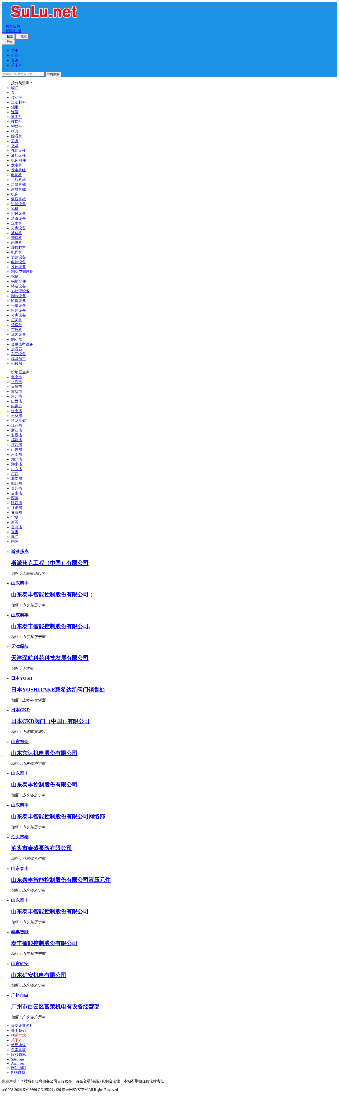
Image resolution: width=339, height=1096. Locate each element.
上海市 (16, 382)
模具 (14, 131)
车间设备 (18, 354)
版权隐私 (18, 1055)
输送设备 (18, 301)
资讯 (14, 60)
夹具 (14, 146)
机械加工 (18, 364)
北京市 (16, 377)
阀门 (14, 88)
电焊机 (16, 252)
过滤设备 (18, 204)
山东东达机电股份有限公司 (44, 753)
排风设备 (18, 214)
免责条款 (18, 1050)
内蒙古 (16, 406)
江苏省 (16, 425)
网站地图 (18, 1068)
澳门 (14, 537)
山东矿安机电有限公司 (38, 975)
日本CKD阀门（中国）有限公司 (50, 721)
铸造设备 (18, 286)
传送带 (16, 325)
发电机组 (18, 170)
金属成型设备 (22, 344)
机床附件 (18, 160)
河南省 (16, 454)
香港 (14, 532)
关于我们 (18, 1030)
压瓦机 (16, 320)
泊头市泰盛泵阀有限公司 (41, 848)
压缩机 (16, 223)
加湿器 (16, 349)
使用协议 (18, 1045)
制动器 (16, 339)
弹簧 (14, 112)
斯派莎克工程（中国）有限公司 (50, 563)
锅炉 (14, 276)
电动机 (16, 175)
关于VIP (17, 65)
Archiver (17, 1063)
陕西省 (16, 503)
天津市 (16, 387)
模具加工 (18, 359)
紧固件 (16, 117)
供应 (14, 55)
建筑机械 (18, 184)
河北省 (16, 396)
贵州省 (16, 488)
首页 (14, 51)
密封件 (16, 126)
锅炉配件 (18, 281)
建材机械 (18, 189)
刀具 (14, 141)
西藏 (14, 498)
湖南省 (16, 464)
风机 (14, 209)
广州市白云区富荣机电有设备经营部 (55, 1007)
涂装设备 (18, 335)
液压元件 (18, 155)
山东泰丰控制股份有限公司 (44, 785)
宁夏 (14, 517)
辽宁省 (16, 411)
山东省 (16, 450)
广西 (14, 474)
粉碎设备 (18, 310)
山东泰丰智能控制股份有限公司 (50, 911)
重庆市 (16, 391)
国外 (14, 542)
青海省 (16, 512)
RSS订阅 (18, 1073)
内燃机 (16, 243)
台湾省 (16, 527)
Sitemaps (17, 1059)
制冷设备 (18, 296)
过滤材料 (18, 102)
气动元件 (18, 151)
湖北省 (16, 459)
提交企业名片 (22, 1026)
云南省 (16, 493)
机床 (14, 194)
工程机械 (18, 180)
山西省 (16, 401)
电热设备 (18, 262)
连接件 (16, 122)
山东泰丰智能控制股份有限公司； (52, 594)
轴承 (14, 107)
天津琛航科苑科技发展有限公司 (50, 658)
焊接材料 (18, 247)
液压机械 (18, 199)
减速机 (16, 233)
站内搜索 (53, 74)
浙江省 (16, 430)
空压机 (16, 330)
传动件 (16, 97)
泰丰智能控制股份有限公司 (44, 943)
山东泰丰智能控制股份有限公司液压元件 (61, 880)
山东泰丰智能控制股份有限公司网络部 (58, 816)
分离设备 (18, 228)
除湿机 (16, 136)
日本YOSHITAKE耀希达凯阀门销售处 (58, 690)
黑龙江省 (18, 420)
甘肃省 (16, 508)
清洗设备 (18, 218)
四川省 (16, 483)
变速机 (16, 238)
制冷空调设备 (22, 272)
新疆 (14, 522)
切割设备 (18, 257)
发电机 (16, 165)
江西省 (16, 445)
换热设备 (18, 267)
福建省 (16, 440)
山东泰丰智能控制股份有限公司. (50, 626)
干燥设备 (18, 305)
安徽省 (16, 435)
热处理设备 (20, 291)
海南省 (16, 479)
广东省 (16, 469)
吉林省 (16, 416)
